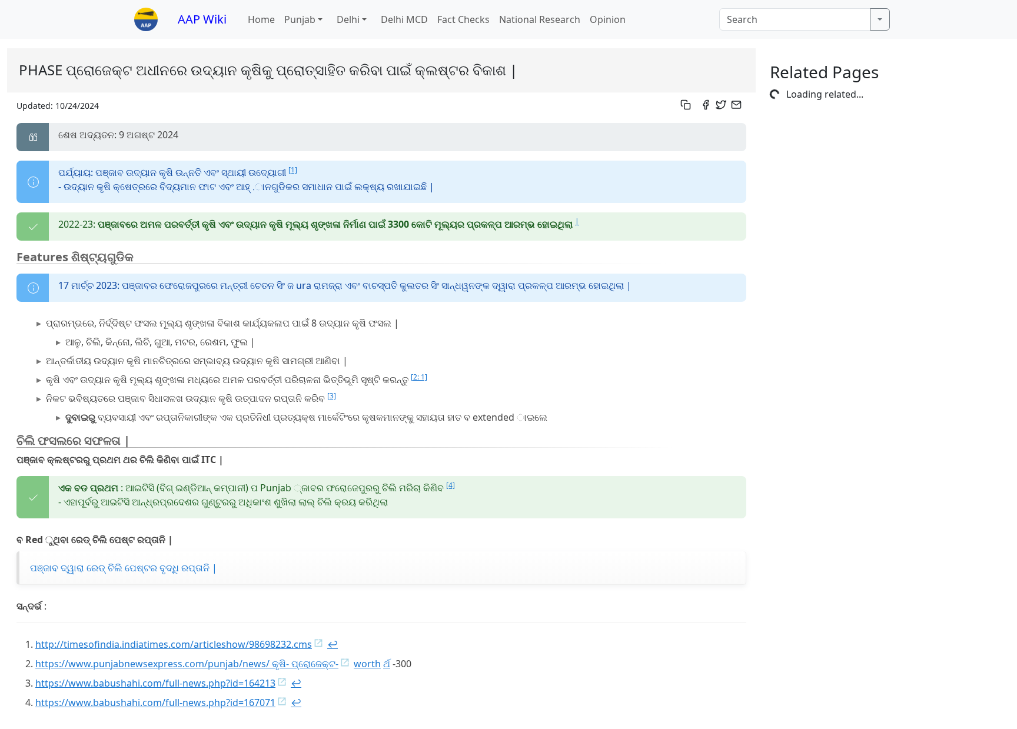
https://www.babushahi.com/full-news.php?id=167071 (155, 702)
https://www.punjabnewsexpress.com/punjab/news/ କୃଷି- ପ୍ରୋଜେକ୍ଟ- (186, 663)
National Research (539, 19)
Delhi (348, 19)
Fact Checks (463, 19)
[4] (450, 485)
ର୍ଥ (386, 663)
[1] (292, 170)
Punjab (299, 19)
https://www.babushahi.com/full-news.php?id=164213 (155, 683)
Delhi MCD (404, 19)
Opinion (608, 19)
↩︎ (332, 644)
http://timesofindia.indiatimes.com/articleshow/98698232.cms (173, 644)
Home (261, 19)
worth (367, 663)
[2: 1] (419, 377)
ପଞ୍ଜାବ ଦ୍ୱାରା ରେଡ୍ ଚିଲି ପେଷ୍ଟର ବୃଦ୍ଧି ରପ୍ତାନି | (123, 567)
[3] (331, 396)
